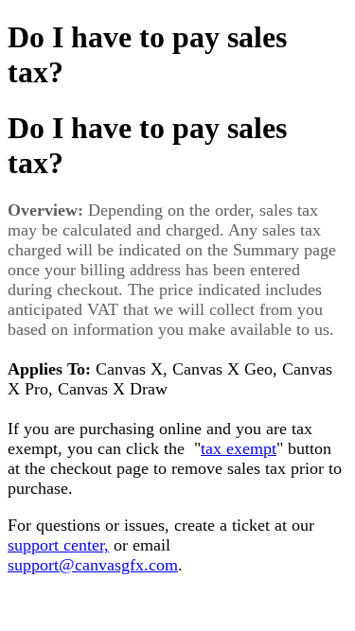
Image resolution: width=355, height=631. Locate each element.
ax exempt (240, 448)
